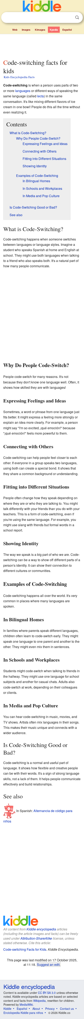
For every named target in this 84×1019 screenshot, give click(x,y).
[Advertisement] (42, 45)
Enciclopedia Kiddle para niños (23, 1013)
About (36, 1009)
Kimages (40, 29)
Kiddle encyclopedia (41, 929)
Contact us (67, 1009)
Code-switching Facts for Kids (24, 949)
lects (40, 96)
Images (26, 29)
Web (14, 29)
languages (22, 90)
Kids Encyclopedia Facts (19, 77)
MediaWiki (26, 1004)
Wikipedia (39, 1001)
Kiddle (7, 1009)
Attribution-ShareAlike (36, 938)
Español (67, 29)
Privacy (50, 1009)
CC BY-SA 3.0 (47, 993)
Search (77, 17)
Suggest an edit (48, 964)
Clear (68, 17)
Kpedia (54, 29)
